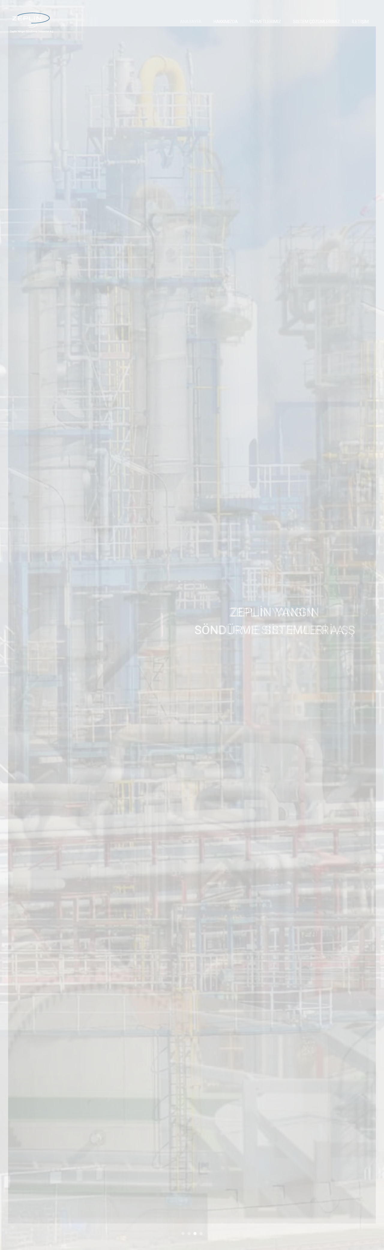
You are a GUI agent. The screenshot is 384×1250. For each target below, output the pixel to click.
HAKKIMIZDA (226, 21)
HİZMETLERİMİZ (265, 21)
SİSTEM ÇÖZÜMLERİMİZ (316, 21)
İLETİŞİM (360, 21)
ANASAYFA (191, 21)
